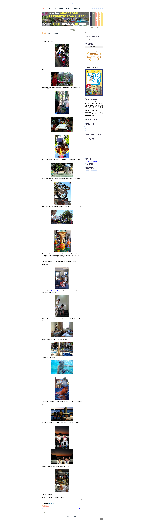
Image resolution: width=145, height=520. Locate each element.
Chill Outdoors (94, 109)
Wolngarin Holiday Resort (55, 290)
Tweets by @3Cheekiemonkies (91, 161)
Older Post (81, 508)
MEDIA (54, 8)
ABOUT (49, 8)
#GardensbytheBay (89, 101)
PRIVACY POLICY (77, 8)
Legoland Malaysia (89, 112)
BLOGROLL (68, 8)
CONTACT (61, 8)
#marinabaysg (98, 101)
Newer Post (44, 508)
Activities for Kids (91, 103)
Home (63, 510)
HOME (43, 8)
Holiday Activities (91, 110)
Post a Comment (45, 506)
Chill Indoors (99, 107)
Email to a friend (51, 503)
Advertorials (89, 105)
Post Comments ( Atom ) (49, 512)
